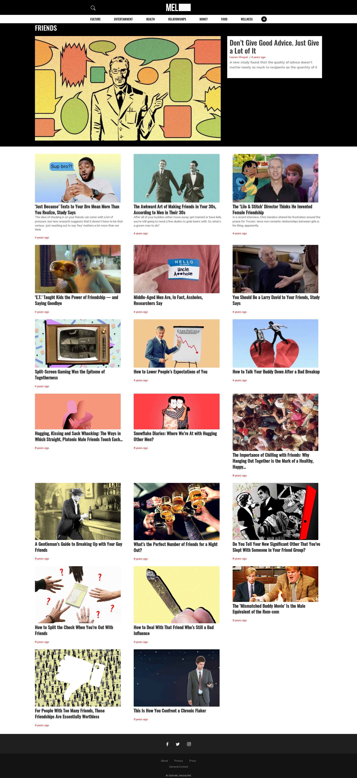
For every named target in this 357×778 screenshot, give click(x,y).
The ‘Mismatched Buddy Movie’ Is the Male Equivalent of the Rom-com (269, 608)
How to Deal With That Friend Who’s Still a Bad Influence (174, 630)
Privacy (178, 760)
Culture (95, 19)
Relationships (177, 19)
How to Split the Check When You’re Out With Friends (74, 630)
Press (192, 760)
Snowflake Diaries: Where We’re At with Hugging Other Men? (175, 436)
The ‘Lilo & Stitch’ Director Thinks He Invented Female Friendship (272, 209)
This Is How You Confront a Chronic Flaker (170, 710)
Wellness (247, 19)
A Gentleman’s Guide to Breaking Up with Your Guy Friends (78, 546)
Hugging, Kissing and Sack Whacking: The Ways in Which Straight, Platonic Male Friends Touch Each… (79, 436)
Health (150, 19)
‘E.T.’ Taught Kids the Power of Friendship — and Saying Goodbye (76, 300)
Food (224, 19)
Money (204, 19)
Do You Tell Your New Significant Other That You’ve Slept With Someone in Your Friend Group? (276, 546)
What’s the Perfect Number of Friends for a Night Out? (176, 547)
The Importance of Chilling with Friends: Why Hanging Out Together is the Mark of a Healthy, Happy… (273, 460)
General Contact (178, 766)
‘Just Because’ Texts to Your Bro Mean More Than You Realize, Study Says (77, 209)
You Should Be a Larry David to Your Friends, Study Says (276, 300)
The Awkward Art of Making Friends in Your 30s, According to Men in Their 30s (175, 209)
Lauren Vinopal (239, 57)
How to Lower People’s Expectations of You (170, 371)
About (164, 760)
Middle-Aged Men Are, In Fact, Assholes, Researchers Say (168, 300)
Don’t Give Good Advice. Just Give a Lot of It (274, 46)
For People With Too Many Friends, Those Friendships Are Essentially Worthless (70, 713)
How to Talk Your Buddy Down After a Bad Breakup (276, 371)
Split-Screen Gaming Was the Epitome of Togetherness (70, 374)
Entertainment (123, 19)
